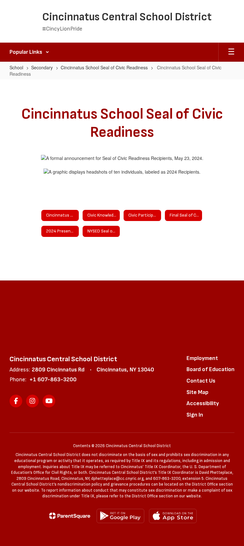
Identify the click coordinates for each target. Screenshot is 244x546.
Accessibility (202, 403)
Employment (202, 358)
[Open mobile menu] (231, 52)
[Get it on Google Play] (120, 516)
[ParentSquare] (70, 516)
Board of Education (210, 369)
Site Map (197, 392)
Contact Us (200, 380)
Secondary (42, 67)
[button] (29, 52)
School (16, 67)
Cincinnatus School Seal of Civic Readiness (104, 67)
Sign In (194, 414)
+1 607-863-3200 (53, 379)
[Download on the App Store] (173, 516)
